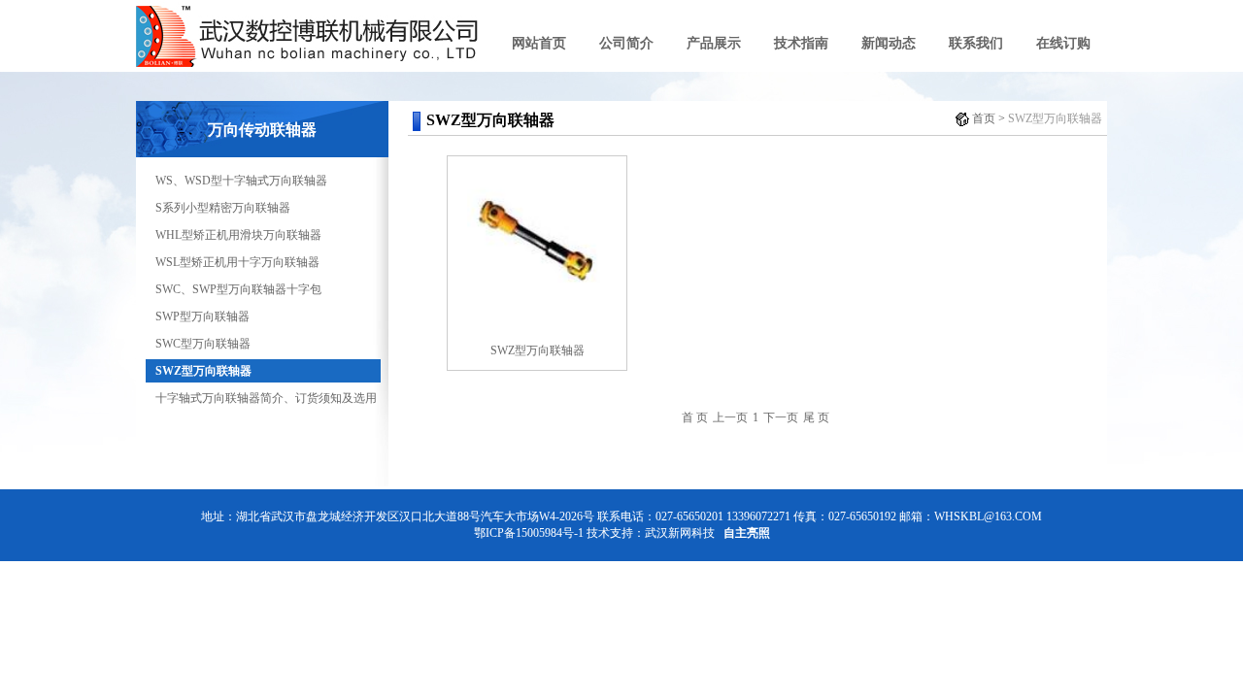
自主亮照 (746, 533)
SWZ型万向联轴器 (203, 371)
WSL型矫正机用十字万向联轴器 (237, 262)
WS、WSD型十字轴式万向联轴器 (241, 180)
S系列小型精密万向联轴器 (222, 208)
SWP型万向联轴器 (202, 316)
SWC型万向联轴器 (203, 343)
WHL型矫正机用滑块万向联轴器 (238, 235)
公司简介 (626, 43)
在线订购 (1063, 43)
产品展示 (714, 43)
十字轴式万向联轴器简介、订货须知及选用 (266, 398)
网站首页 (539, 43)
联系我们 (976, 43)
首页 (983, 118)
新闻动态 (888, 43)
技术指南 (801, 43)
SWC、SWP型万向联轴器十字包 (238, 289)
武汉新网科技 (680, 533)
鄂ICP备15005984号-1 (529, 533)
